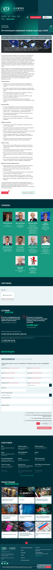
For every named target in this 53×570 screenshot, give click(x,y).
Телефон (7, 377)
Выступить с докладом (26, 37)
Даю (42, 418)
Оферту (32, 412)
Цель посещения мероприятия (6, 397)
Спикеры (4, 37)
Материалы (23, 552)
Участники (34, 37)
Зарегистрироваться (8, 359)
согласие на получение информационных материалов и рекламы (39, 420)
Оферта (8, 567)
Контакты (3, 18)
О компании (7, 299)
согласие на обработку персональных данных (42, 418)
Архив (22, 550)
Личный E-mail (3, 387)
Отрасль (33, 382)
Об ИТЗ (22, 555)
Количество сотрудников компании (6, 392)
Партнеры (10, 37)
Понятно (48, 566)
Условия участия (41, 37)
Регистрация (16, 37)
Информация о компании (5, 405)
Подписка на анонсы (10, 18)
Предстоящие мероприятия (26, 547)
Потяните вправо (44, 423)
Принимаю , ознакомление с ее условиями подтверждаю (39, 412)
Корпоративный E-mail (9, 382)
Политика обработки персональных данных (7, 558)
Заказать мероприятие (35, 17)
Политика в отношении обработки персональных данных (21, 567)
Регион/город (34, 377)
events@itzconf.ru (30, 337)
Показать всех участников (25, 475)
